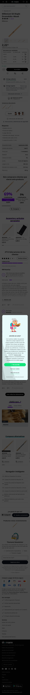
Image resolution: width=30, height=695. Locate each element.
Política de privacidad (19, 376)
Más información (15, 372)
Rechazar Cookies (15, 369)
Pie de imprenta (9, 376)
